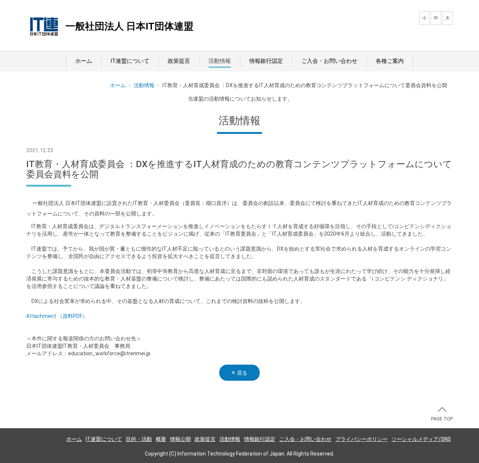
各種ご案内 (390, 61)
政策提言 (179, 61)
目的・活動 (139, 439)
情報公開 (180, 439)
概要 (161, 439)
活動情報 (219, 61)
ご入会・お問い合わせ (329, 61)
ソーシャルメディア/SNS (421, 439)
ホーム (83, 61)
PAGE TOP (442, 418)
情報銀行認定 (266, 61)
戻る (239, 372)
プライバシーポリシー (361, 439)
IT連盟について (129, 61)
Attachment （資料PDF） (57, 316)
